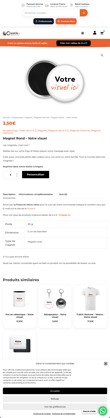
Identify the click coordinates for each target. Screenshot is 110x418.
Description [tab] (9, 194)
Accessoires (17, 117)
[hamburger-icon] (82, 33)
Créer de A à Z (27, 130)
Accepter (55, 391)
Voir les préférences (55, 406)
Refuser (55, 398)
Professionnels (45, 21)
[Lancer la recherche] (84, 13)
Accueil (6, 117)
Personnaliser (35, 174)
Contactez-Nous (68, 21)
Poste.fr (31, 208)
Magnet (28, 117)
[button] (105, 363)
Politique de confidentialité (63, 414)
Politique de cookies (42, 414)
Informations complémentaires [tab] (36, 194)
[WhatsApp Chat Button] (103, 411)
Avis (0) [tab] (63, 194)
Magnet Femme (41, 117)
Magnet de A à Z (58, 130)
